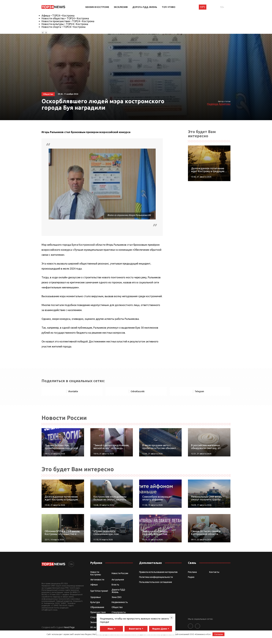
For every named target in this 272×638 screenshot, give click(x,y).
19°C (202, 7)
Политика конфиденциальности (156, 577)
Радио (191, 577)
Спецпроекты (119, 612)
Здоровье (95, 597)
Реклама (192, 572)
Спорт (93, 617)
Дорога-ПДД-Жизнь (144, 7)
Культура (95, 602)
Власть (115, 584)
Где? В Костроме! (99, 591)
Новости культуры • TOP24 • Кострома (65, 24)
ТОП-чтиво (168, 7)
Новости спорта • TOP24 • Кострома (63, 26)
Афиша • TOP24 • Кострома (58, 15)
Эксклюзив (121, 7)
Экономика (96, 622)
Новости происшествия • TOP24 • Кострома (68, 21)
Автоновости (97, 579)
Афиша (94, 584)
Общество (117, 607)
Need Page (69, 627)
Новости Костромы (95, 573)
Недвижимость (120, 602)
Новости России (120, 573)
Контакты (214, 572)
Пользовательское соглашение (155, 582)
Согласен (218, 634)
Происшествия (98, 612)
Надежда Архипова (218, 104)
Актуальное (118, 579)
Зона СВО (117, 597)
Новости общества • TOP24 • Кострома (65, 18)
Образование (97, 607)
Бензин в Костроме (97, 7)
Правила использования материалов (158, 572)
